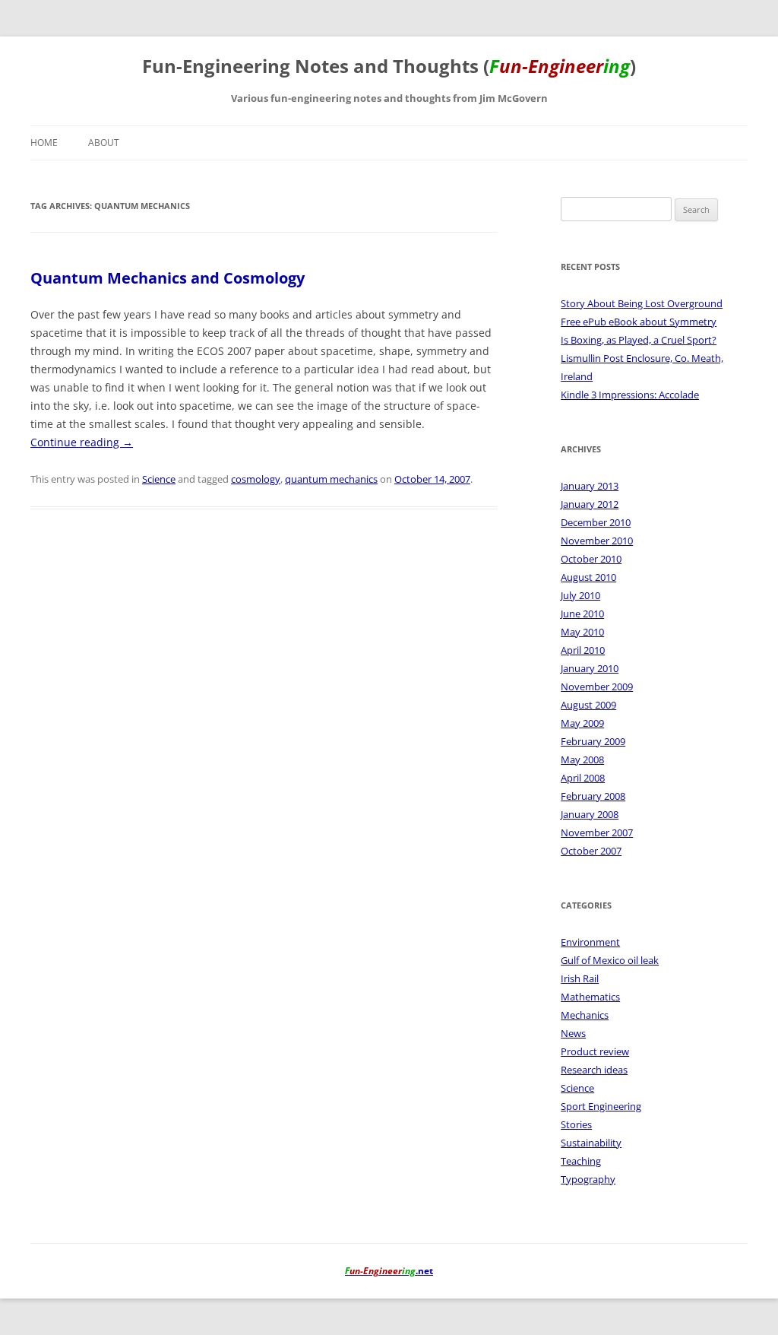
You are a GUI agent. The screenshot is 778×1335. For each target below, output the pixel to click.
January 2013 (589, 486)
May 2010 (582, 632)
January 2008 (589, 814)
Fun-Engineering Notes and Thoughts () (389, 66)
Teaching (581, 1161)
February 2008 (593, 796)
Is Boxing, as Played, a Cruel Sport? (638, 340)
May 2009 (582, 723)
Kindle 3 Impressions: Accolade (630, 394)
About (103, 142)
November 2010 (597, 540)
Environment (590, 942)
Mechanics (585, 1015)
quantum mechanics (331, 479)
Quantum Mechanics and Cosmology (167, 278)
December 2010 (596, 522)
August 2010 (588, 577)
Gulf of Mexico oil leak (610, 960)
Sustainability (591, 1142)
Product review (595, 1051)
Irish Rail (580, 978)
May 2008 (582, 759)
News (573, 1033)
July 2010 (580, 595)
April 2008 (583, 778)
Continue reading (81, 442)
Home (44, 142)
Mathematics (590, 997)
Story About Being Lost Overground (642, 303)
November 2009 (597, 686)
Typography (588, 1179)
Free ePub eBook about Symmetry (638, 321)
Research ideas (594, 1070)
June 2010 (582, 613)
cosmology (255, 479)
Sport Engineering (601, 1106)
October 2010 (591, 559)
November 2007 (597, 832)
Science (159, 479)
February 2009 (593, 741)
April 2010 (583, 650)
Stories (576, 1124)
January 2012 (589, 504)
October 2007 (591, 851)
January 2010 (589, 668)
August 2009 (588, 705)
